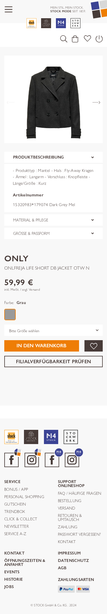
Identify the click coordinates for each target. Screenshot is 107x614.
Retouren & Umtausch (70, 518)
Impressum (69, 553)
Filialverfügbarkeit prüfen (53, 362)
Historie (13, 580)
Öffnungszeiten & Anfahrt (25, 563)
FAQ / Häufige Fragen (80, 493)
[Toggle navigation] (8, 9)
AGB (62, 568)
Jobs (9, 587)
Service (12, 482)
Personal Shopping (24, 497)
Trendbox (14, 512)
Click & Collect (20, 519)
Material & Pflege (30, 220)
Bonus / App (16, 489)
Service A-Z (15, 534)
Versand (66, 508)
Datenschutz (73, 561)
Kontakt (67, 542)
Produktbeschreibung (38, 157)
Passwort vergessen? (79, 534)
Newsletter (16, 526)
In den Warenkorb (41, 346)
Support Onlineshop (71, 484)
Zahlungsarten (76, 580)
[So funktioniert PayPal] (66, 588)
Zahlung (68, 527)
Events (12, 572)
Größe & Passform (31, 233)
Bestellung (70, 501)
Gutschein (15, 504)
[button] (63, 39)
